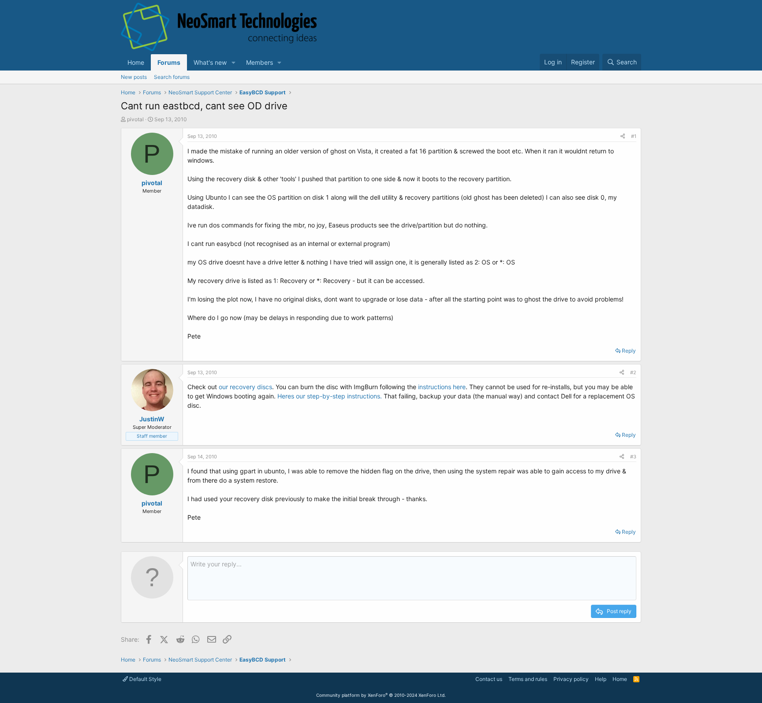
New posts (134, 77)
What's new (210, 62)
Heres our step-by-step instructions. (329, 396)
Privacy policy (571, 679)
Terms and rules (527, 679)
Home (135, 62)
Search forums (172, 77)
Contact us (488, 679)
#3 (633, 457)
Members (259, 62)
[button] (233, 62)
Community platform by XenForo (381, 695)
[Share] (622, 136)
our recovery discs (245, 387)
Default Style (144, 679)
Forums (168, 62)
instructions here (442, 387)
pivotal (135, 119)
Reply (629, 350)
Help (600, 679)
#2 (633, 372)
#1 (633, 136)
